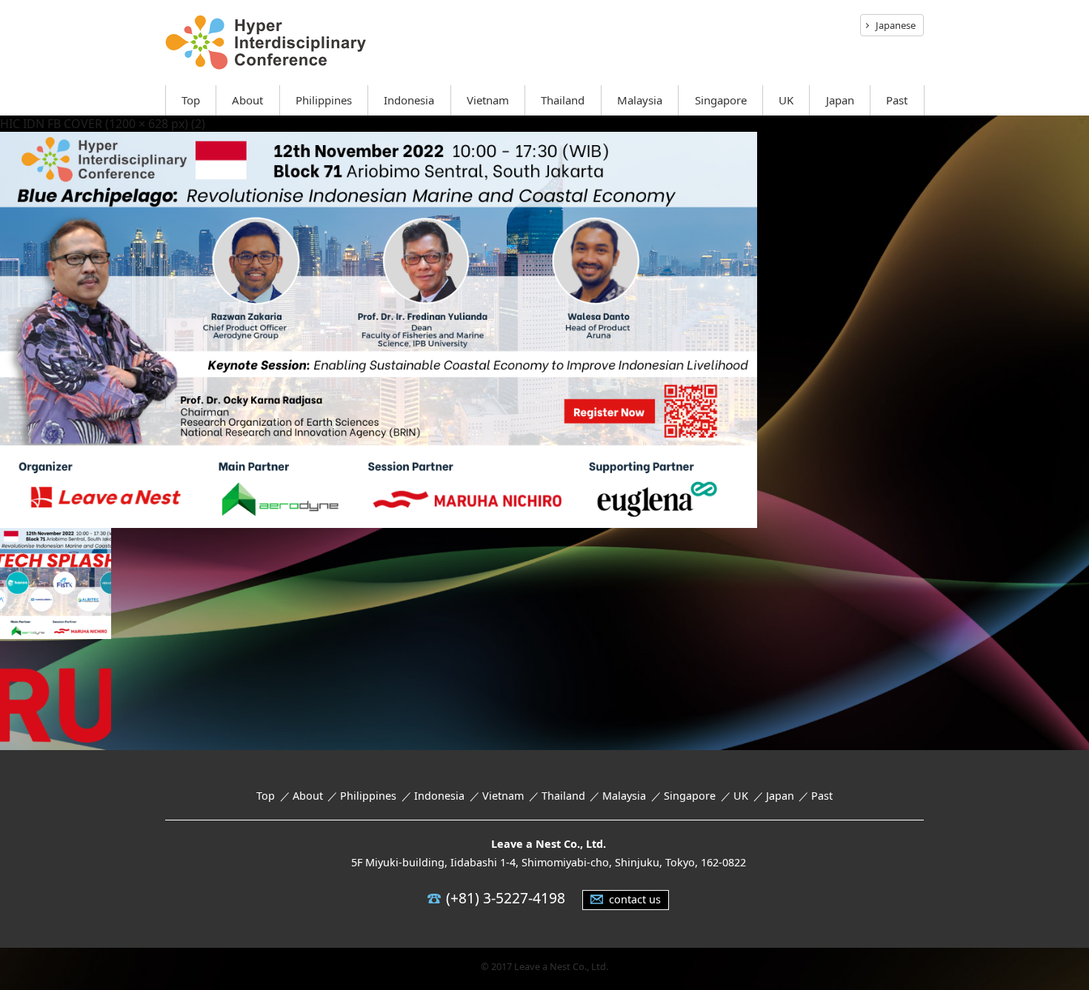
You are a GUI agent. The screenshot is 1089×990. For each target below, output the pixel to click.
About (247, 100)
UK (786, 100)
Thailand (563, 100)
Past (897, 100)
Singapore (721, 100)
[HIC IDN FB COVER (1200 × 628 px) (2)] (378, 517)
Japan (840, 100)
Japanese (896, 25)
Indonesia (409, 100)
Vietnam (488, 100)
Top (191, 100)
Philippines (324, 100)
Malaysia (639, 100)
